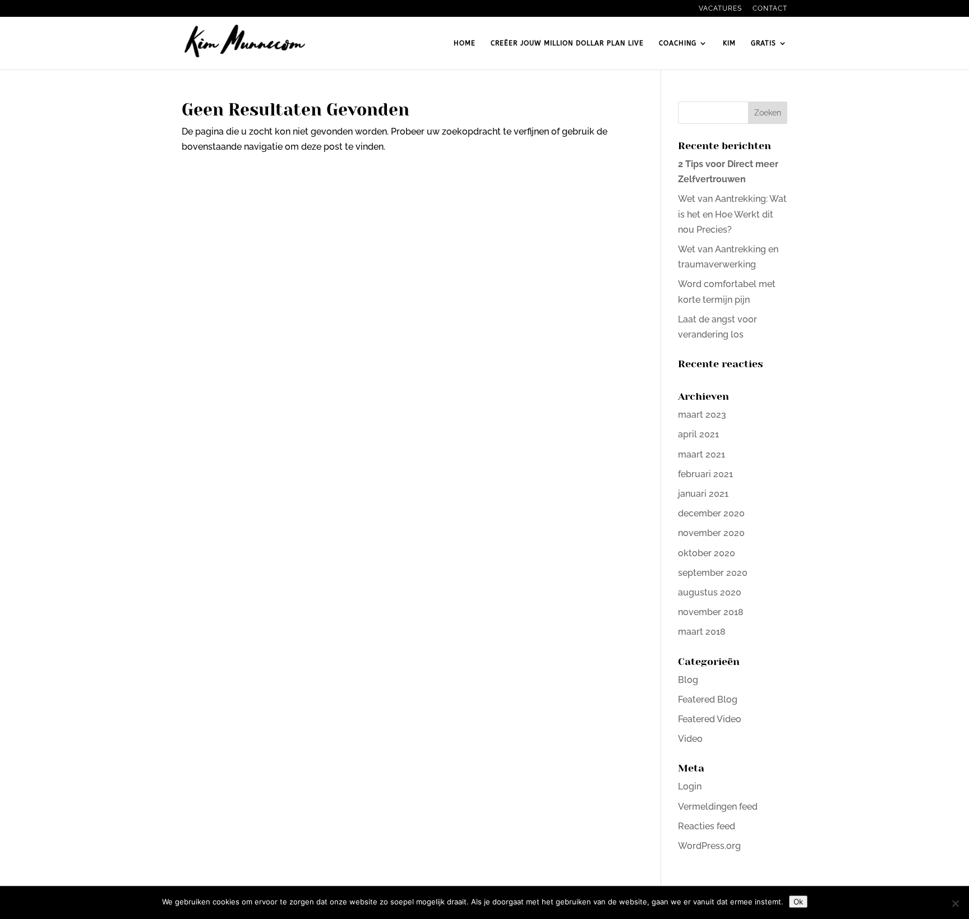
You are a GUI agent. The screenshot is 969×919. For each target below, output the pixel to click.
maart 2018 (702, 631)
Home (465, 43)
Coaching (677, 43)
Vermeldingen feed (718, 806)
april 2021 (698, 434)
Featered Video (709, 719)
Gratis (763, 43)
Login (690, 786)
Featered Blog (707, 699)
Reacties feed (706, 826)
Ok (798, 901)
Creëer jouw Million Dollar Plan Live (567, 43)
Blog (688, 680)
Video (690, 738)
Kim (729, 43)
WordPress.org (709, 846)
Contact (770, 8)
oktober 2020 (706, 553)
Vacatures (720, 8)
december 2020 (711, 513)
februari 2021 (705, 474)
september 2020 (712, 572)
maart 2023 (702, 414)
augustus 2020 (709, 592)
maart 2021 (701, 454)
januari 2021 (703, 493)
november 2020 (711, 533)
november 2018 (711, 612)
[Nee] (955, 903)
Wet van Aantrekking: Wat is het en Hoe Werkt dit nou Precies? (732, 213)
